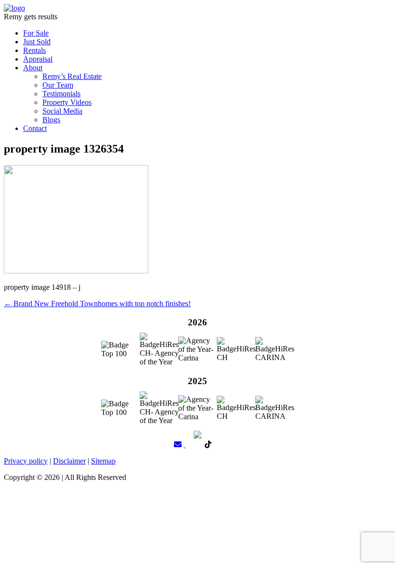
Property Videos (67, 102)
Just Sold (37, 42)
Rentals (34, 50)
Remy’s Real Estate (72, 76)
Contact (35, 128)
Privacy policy (26, 461)
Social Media (62, 111)
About (32, 68)
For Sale (36, 33)
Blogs (51, 120)
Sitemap (103, 461)
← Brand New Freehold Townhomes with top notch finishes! (97, 303)
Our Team (57, 85)
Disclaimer (69, 461)
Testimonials (61, 94)
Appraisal (38, 59)
